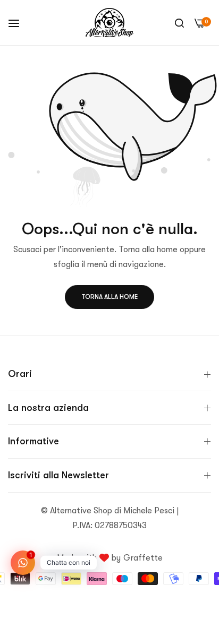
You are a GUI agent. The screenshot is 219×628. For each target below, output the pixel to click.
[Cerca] (179, 22)
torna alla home (109, 296)
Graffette (143, 558)
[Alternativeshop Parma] (109, 22)
